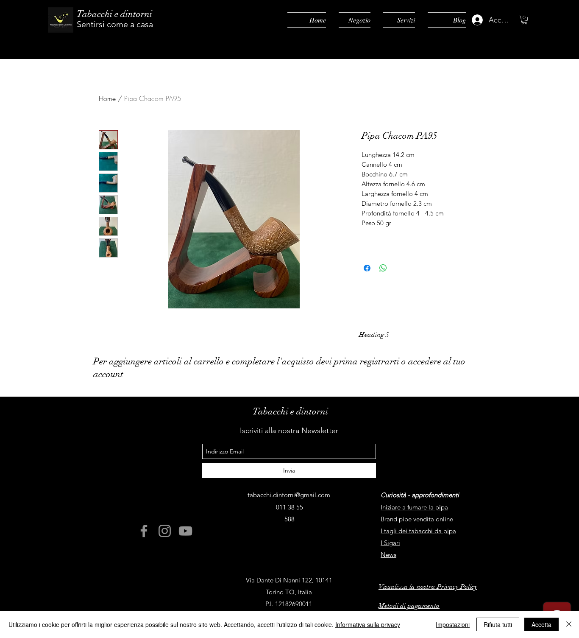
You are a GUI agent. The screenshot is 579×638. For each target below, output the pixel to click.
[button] (524, 20)
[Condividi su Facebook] (367, 268)
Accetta (541, 624)
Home (107, 98)
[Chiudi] (569, 624)
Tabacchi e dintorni (114, 14)
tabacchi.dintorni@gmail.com (289, 495)
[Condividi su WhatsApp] (383, 268)
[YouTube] (185, 531)
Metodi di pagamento (409, 606)
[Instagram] (164, 531)
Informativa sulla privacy (367, 624)
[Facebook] (144, 531)
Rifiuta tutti (498, 624)
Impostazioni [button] (453, 624)
